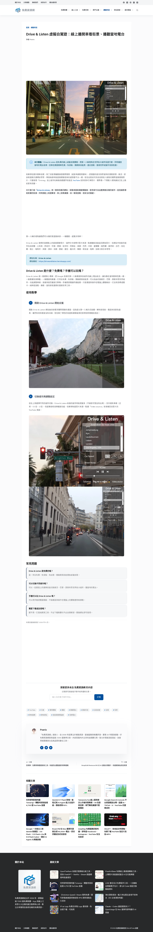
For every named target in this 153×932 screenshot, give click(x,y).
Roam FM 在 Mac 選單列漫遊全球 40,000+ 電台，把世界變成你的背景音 (63, 831)
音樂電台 (72, 715)
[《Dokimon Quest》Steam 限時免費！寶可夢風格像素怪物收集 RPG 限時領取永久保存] (54, 898)
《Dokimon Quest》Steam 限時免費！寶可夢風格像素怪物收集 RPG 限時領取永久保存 (76, 898)
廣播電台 (72, 710)
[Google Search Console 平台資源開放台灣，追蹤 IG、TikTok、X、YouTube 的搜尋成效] (115, 790)
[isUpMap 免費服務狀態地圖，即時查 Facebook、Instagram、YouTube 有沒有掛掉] (89, 819)
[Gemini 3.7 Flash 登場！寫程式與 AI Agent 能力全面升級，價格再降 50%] (63, 790)
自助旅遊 (96, 710)
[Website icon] (46, 747)
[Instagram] (134, 2)
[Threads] (137, 2)
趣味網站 (43, 715)
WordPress (131, 928)
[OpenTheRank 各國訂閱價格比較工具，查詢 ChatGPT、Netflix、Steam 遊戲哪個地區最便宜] (54, 874)
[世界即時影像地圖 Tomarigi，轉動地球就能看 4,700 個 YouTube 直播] (37, 790)
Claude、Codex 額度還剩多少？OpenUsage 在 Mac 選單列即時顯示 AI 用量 (120, 909)
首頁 (27, 28)
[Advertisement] (76, 60)
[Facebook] (124, 2)
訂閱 (99, 697)
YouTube (76, 180)
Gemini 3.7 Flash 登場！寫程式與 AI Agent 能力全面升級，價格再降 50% (63, 802)
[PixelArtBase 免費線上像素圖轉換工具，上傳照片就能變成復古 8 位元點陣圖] (99, 874)
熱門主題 (96, 10)
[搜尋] (137, 10)
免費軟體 (64, 10)
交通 (41, 710)
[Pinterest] (130, 2)
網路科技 (106, 10)
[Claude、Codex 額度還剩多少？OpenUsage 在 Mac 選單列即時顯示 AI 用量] (99, 910)
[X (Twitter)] (127, 2)
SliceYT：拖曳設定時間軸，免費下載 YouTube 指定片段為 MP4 (115, 831)
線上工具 (75, 10)
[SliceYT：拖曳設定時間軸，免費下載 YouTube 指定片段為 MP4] (115, 819)
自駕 (106, 710)
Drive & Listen (43, 190)
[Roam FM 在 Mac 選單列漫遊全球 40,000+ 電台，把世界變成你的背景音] (63, 819)
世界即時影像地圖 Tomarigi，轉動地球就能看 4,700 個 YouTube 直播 (37, 802)
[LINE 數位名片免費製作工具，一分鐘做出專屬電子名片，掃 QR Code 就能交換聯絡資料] (99, 886)
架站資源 (117, 10)
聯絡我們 (35, 2)
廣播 (62, 710)
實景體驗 (52, 710)
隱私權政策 (53, 2)
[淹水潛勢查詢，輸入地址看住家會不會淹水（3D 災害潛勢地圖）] (99, 898)
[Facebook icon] (41, 747)
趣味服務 (31, 715)
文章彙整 (26, 2)
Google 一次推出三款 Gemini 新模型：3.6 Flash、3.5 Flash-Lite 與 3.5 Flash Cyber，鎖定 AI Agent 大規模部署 (36, 834)
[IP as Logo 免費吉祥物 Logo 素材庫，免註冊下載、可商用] (54, 910)
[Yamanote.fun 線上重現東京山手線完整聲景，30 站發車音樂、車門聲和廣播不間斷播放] (89, 790)
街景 (115, 710)
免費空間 (85, 10)
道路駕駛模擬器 (57, 715)
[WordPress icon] (50, 747)
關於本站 (18, 2)
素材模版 (128, 10)
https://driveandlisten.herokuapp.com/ (55, 261)
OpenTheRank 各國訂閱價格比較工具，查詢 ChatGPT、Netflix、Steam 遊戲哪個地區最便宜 (76, 874)
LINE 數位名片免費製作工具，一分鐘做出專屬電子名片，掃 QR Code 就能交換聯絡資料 (121, 886)
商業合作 (44, 2)
